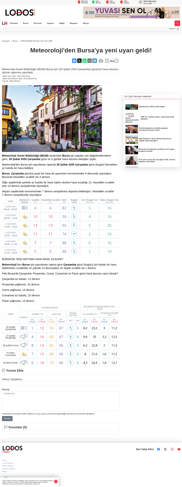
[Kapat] (56, 481)
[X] (165, 449)
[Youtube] (179, 449)
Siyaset (50, 23)
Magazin (74, 23)
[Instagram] (172, 449)
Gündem (14, 23)
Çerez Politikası (7, 463)
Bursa (25, 23)
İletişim (4, 471)
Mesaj (5, 389)
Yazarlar (172, 29)
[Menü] (178, 29)
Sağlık (62, 23)
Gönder (7, 418)
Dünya (86, 23)
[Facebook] (158, 449)
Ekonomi (38, 23)
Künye (4, 460)
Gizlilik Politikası (8, 466)
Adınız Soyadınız (12, 379)
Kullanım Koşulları (8, 469)
